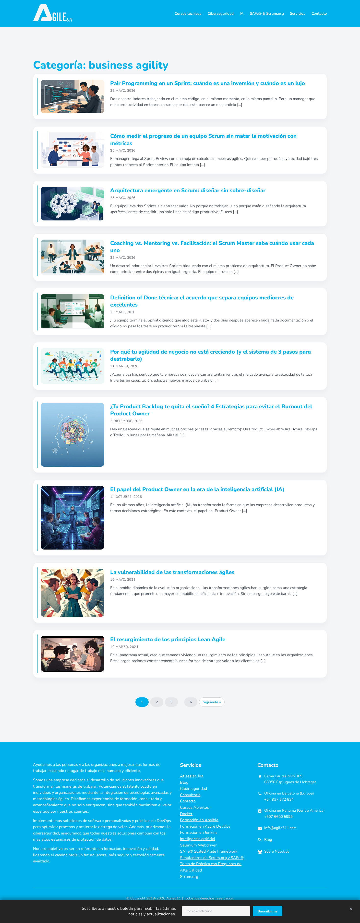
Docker (186, 814)
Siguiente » (212, 702)
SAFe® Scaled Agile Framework (208, 851)
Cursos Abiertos (194, 807)
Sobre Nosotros (276, 851)
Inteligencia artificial (197, 839)
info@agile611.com (280, 827)
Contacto (319, 13)
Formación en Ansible (199, 820)
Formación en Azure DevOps (205, 826)
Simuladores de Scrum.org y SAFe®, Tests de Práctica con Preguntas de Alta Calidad (212, 864)
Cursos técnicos (188, 13)
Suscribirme (267, 911)
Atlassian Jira (191, 776)
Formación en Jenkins (198, 832)
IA (241, 13)
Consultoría (190, 795)
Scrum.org (189, 876)
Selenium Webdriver (198, 845)
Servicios (297, 13)
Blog (184, 782)
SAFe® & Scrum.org (267, 13)
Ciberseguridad (221, 13)
